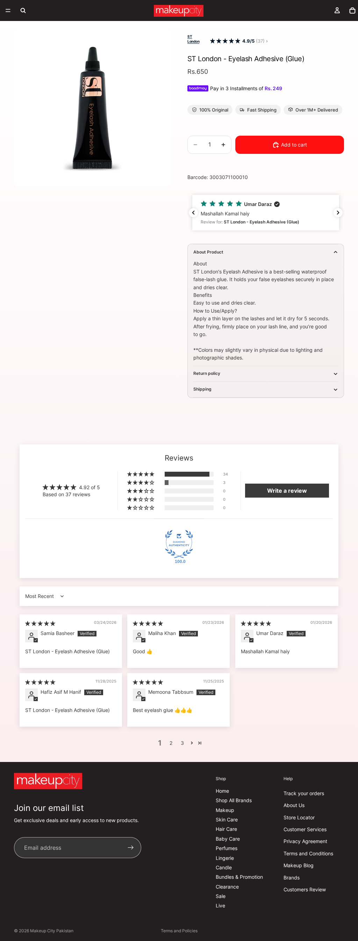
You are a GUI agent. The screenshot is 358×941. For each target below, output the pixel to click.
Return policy (206, 373)
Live (220, 906)
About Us (294, 805)
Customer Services (305, 829)
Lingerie (225, 858)
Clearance (227, 887)
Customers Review (305, 889)
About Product (208, 252)
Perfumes (226, 848)
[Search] (23, 10)
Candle (224, 867)
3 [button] (182, 743)
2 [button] (171, 743)
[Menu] (8, 10)
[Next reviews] (338, 212)
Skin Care (227, 819)
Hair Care (226, 829)
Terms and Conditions (308, 853)
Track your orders (304, 793)
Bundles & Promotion (239, 877)
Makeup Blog (299, 866)
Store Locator (299, 817)
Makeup (225, 810)
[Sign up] (130, 848)
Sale (220, 896)
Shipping (202, 389)
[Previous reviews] (193, 212)
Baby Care (228, 839)
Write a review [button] (287, 490)
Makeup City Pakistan (51, 930)
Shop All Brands (234, 801)
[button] (225, 41)
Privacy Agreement (305, 841)
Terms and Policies (179, 930)
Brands (292, 878)
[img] (40, 623)
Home (222, 791)
